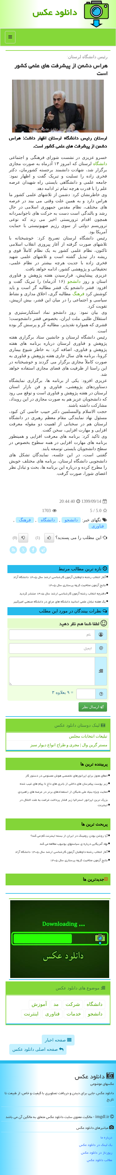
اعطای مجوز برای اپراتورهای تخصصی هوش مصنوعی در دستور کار (66, 776)
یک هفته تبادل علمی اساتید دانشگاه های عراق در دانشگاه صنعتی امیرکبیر (59, 601)
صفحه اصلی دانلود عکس (35, 1049)
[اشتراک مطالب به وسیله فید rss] (13, 549)
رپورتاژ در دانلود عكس (96, 1152)
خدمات (74, 1013)
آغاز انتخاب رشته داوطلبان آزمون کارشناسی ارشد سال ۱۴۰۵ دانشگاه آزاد (59, 577)
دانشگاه (100, 163)
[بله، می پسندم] (49, 537)
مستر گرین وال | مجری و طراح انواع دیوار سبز (68, 745)
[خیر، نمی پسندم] (23, 537)
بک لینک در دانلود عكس (95, 1145)
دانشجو (73, 281)
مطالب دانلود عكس (99, 1160)
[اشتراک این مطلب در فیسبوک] (33, 549)
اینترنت (31, 1013)
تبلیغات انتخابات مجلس (88, 736)
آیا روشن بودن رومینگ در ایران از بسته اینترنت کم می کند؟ (69, 836)
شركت (73, 1004)
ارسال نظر (91, 707)
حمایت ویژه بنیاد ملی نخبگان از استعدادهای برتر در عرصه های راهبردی (63, 792)
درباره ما (106, 1137)
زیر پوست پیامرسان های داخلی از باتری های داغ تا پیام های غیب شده (64, 784)
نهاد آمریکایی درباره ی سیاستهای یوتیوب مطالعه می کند (74, 844)
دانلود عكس (55, 12)
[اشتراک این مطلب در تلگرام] (43, 549)
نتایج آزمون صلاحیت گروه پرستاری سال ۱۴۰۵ (77, 585)
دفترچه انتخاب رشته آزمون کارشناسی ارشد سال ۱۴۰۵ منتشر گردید (62, 593)
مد (56, 1004)
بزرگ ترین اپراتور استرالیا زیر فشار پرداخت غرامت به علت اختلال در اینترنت (63, 802)
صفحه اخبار (56, 1040)
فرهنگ (78, 294)
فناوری (98, 526)
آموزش (39, 1004)
